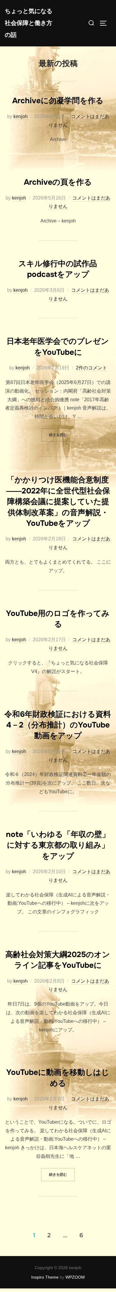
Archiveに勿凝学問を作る (58, 101)
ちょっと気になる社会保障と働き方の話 (28, 23)
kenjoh (20, 116)
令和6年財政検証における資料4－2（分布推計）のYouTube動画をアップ (57, 725)
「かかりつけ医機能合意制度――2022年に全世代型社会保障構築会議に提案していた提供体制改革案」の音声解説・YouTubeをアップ (58, 501)
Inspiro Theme (45, 1277)
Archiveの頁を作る (58, 182)
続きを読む (62, 434)
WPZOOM (75, 1277)
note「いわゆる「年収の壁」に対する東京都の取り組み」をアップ (58, 845)
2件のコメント (91, 367)
